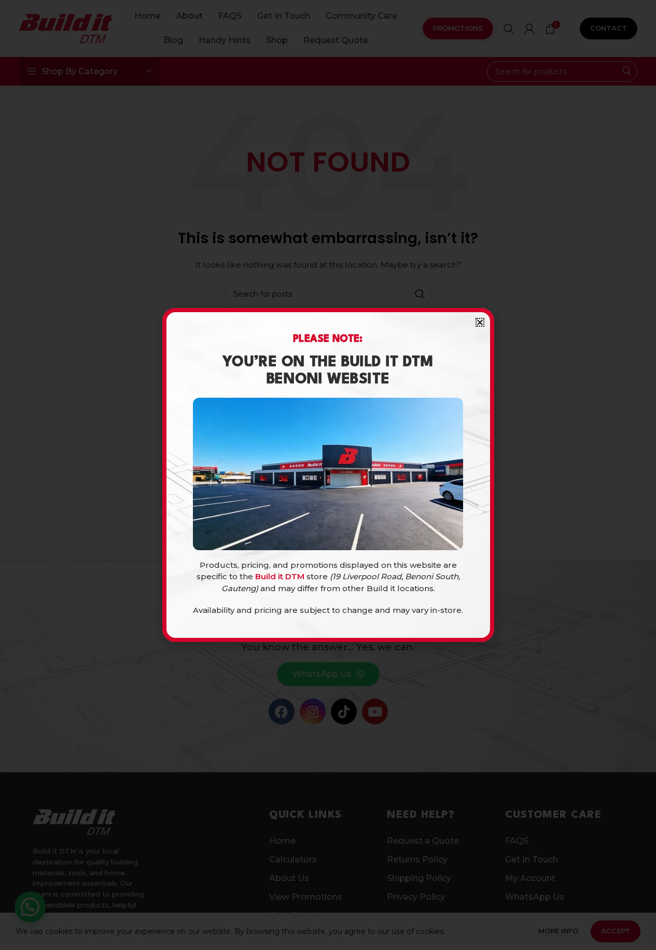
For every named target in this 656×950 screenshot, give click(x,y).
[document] (328, 475)
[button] (480, 322)
